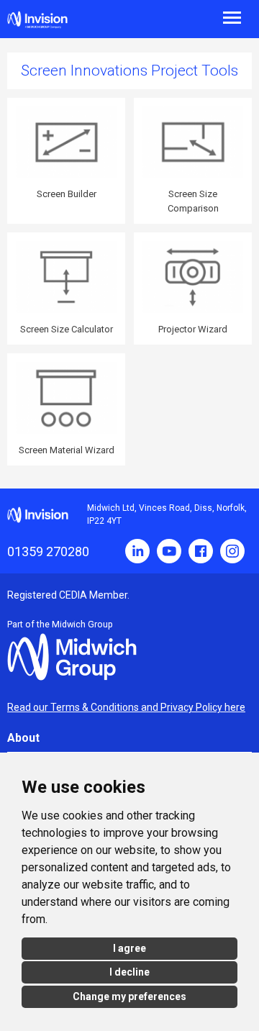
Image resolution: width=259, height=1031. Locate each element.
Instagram (232, 551)
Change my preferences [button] (129, 996)
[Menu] (194, 16)
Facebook (200, 551)
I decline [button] (129, 972)
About (23, 738)
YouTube (169, 551)
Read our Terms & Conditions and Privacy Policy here (126, 707)
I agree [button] (129, 948)
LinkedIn (137, 551)
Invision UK (37, 20)
